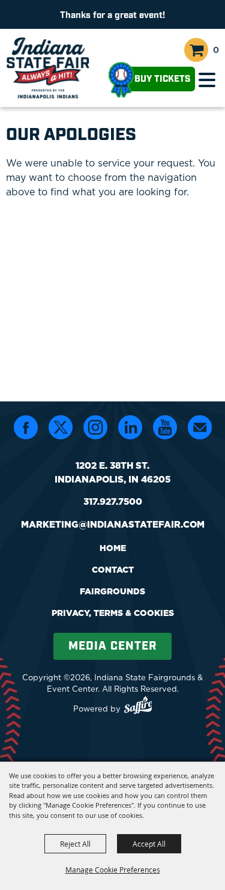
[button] (207, 80)
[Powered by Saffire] (138, 707)
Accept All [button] (149, 844)
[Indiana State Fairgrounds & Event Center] (48, 68)
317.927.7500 (112, 501)
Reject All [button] (75, 844)
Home (113, 548)
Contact (113, 570)
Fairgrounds (112, 591)
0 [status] (216, 50)
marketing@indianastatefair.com (113, 524)
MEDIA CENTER (112, 646)
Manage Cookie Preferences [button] (112, 869)
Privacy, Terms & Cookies (113, 613)
